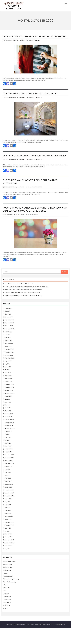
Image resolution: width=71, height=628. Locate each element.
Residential (7, 602)
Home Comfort (38, 97)
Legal (6, 585)
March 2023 (8, 375)
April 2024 (8, 337)
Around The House (9, 561)
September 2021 (9, 428)
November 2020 (9, 457)
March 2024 (8, 340)
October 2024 (9, 326)
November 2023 (9, 352)
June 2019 (8, 504)
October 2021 (9, 425)
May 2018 (7, 531)
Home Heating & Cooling (11, 579)
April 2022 (8, 408)
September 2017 (9, 542)
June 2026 (8, 314)
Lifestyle (35, 214)
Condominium (8, 564)
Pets (5, 590)
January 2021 (8, 452)
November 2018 (9, 525)
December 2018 (9, 522)
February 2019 (9, 516)
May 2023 (7, 369)
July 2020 (7, 469)
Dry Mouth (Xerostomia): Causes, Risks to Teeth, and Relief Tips (24, 295)
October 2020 (9, 460)
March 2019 (8, 513)
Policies (6, 593)
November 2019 (9, 493)
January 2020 (8, 487)
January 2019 (8, 519)
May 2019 (7, 507)
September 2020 (9, 463)
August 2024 (8, 331)
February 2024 (9, 343)
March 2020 (8, 481)
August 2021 (8, 431)
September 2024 (9, 328)
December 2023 (9, 349)
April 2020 (8, 478)
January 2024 (8, 346)
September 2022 (9, 393)
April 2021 (8, 443)
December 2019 (9, 490)
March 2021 (8, 446)
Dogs (5, 573)
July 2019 (7, 501)
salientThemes (60, 624)
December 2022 (9, 384)
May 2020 (7, 475)
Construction (8, 567)
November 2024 (9, 323)
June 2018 (8, 528)
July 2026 (7, 311)
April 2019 (8, 510)
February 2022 (9, 413)
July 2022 (7, 399)
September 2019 (9, 496)
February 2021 (9, 449)
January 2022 (8, 416)
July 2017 (7, 548)
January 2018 (8, 537)
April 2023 (8, 372)
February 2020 (9, 484)
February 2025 (9, 317)
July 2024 (7, 334)
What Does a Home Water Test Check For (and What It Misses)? (23, 289)
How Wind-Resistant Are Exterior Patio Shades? (19, 283)
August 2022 (8, 396)
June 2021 (8, 437)
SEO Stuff (7, 605)
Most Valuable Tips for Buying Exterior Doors (30, 93)
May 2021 (7, 440)
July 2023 (7, 364)
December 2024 (9, 320)
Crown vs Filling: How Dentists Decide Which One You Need (22, 292)
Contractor (7, 570)
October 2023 (9, 355)
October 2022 (9, 390)
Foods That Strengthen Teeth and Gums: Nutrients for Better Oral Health (26, 286)
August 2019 (8, 499)
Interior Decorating (10, 582)
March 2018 (8, 534)
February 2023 (9, 378)
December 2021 (9, 419)
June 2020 (8, 472)
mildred (22, 40)
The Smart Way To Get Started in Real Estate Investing (35, 36)
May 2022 (7, 405)
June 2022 (8, 402)
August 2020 (8, 466)
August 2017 (8, 545)
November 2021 (9, 422)
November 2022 (9, 387)
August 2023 (8, 361)
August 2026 (8, 308)
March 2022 (8, 411)
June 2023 (8, 367)
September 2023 (9, 358)
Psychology (7, 596)
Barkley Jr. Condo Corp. (13, 7)
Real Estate (37, 40)
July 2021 (7, 434)
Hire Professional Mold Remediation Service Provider (34, 155)
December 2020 (9, 455)
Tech (5, 608)
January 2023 (8, 381)
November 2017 (9, 540)
